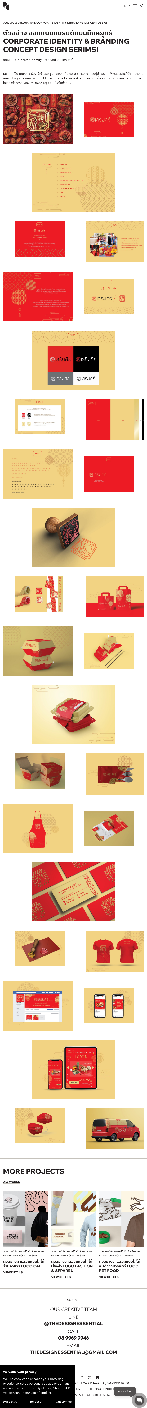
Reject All (37, 1401)
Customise (64, 1401)
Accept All (11, 1401)
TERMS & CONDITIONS (104, 1389)
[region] (37, 1386)
